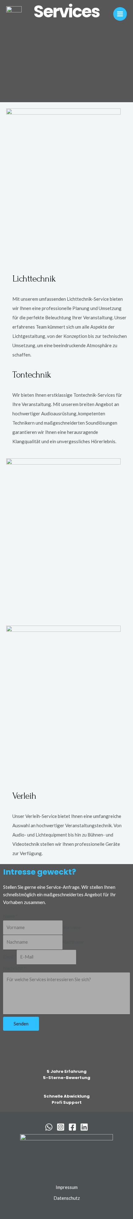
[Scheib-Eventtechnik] (14, 14)
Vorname (71, 927)
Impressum (67, 1187)
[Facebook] (72, 1127)
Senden (21, 1023)
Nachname (73, 942)
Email (10, 956)
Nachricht (14, 968)
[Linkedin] (84, 1127)
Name (10, 916)
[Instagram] (61, 1127)
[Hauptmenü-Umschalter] (120, 14)
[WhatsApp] (49, 1127)
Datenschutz (67, 1198)
